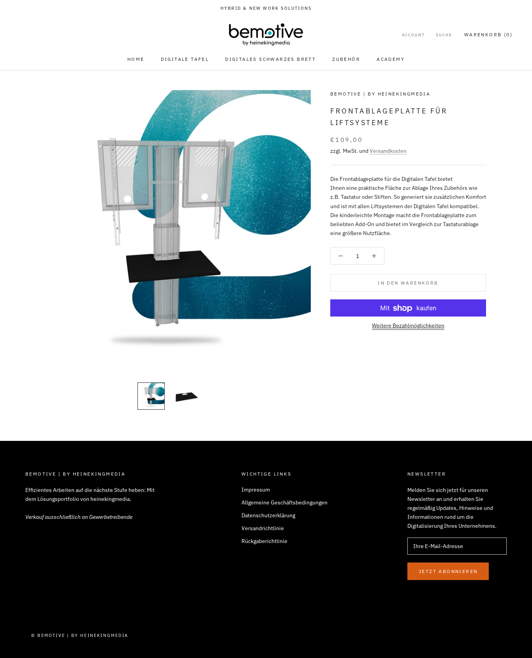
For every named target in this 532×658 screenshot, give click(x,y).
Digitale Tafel (185, 59)
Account (413, 34)
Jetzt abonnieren (448, 571)
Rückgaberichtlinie (264, 541)
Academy (391, 59)
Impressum (255, 489)
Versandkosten (388, 151)
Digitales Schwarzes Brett (270, 59)
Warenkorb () (488, 34)
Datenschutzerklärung (268, 515)
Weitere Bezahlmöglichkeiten (408, 325)
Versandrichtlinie (262, 528)
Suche (444, 34)
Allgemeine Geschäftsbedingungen (284, 502)
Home (135, 59)
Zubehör (346, 59)
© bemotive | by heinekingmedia (79, 635)
